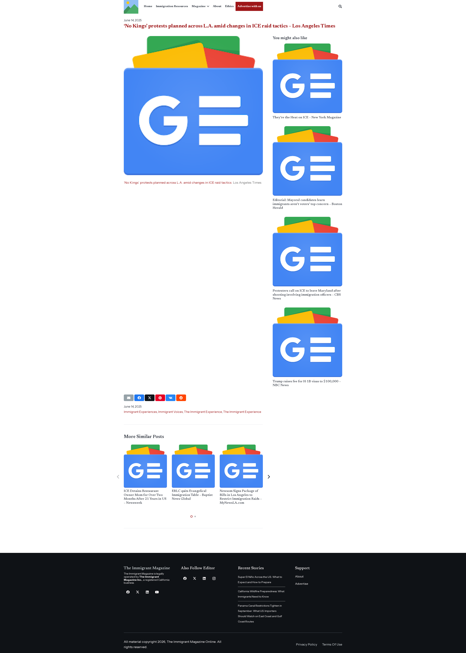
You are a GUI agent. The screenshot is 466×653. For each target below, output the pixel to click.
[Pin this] (160, 397)
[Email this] (129, 397)
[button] (207, 6)
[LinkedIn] (147, 592)
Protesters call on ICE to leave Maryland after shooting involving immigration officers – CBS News (307, 294)
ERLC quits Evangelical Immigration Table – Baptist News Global (192, 495)
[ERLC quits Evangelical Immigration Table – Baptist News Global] (193, 466)
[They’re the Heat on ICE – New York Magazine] (307, 78)
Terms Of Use (332, 644)
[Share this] (139, 397)
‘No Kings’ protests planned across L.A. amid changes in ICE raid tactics (178, 183)
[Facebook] (128, 592)
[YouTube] (157, 592)
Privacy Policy (306, 644)
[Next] (268, 477)
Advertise (301, 583)
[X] (137, 592)
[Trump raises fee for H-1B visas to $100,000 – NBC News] (307, 342)
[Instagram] (214, 578)
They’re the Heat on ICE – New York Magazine (307, 117)
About (299, 576)
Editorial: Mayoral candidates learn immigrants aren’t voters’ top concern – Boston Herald (307, 204)
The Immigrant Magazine (147, 568)
